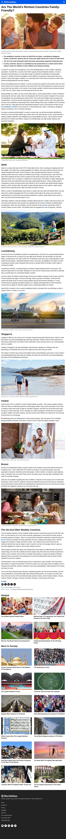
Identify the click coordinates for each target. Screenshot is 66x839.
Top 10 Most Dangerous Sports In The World (48, 736)
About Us (3, 812)
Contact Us (4, 805)
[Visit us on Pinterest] (12, 826)
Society (18, 587)
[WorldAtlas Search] (64, 2)
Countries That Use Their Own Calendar (47, 691)
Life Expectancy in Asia (41, 667)
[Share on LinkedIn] (14, 584)
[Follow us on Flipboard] (2, 826)
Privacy (3, 807)
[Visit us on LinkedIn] (15, 826)
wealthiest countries (11, 107)
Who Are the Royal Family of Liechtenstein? (15, 641)
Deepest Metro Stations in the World (13, 714)
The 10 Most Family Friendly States (12, 616)
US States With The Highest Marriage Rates (48, 760)
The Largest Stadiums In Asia (10, 691)
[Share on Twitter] (8, 584)
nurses (45, 205)
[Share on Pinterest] (11, 584)
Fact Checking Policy (6, 815)
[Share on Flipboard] (2, 584)
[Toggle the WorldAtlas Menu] (2, 2)
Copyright (3, 810)
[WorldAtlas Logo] (10, 2)
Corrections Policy (5, 817)
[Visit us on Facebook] (5, 826)
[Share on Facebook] (5, 584)
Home (2, 802)
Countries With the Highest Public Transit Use (16, 784)
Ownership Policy (5, 820)
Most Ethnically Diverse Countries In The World (49, 714)
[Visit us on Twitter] (9, 826)
